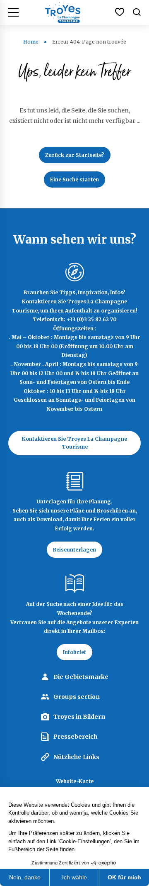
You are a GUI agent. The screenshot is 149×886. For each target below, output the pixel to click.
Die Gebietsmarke (80, 677)
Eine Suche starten (74, 179)
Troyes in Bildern (79, 716)
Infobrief (74, 652)
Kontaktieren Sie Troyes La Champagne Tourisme (74, 443)
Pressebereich (75, 736)
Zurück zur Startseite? (74, 155)
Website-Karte (75, 781)
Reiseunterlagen (74, 550)
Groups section (76, 697)
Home (30, 42)
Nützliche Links (76, 757)
